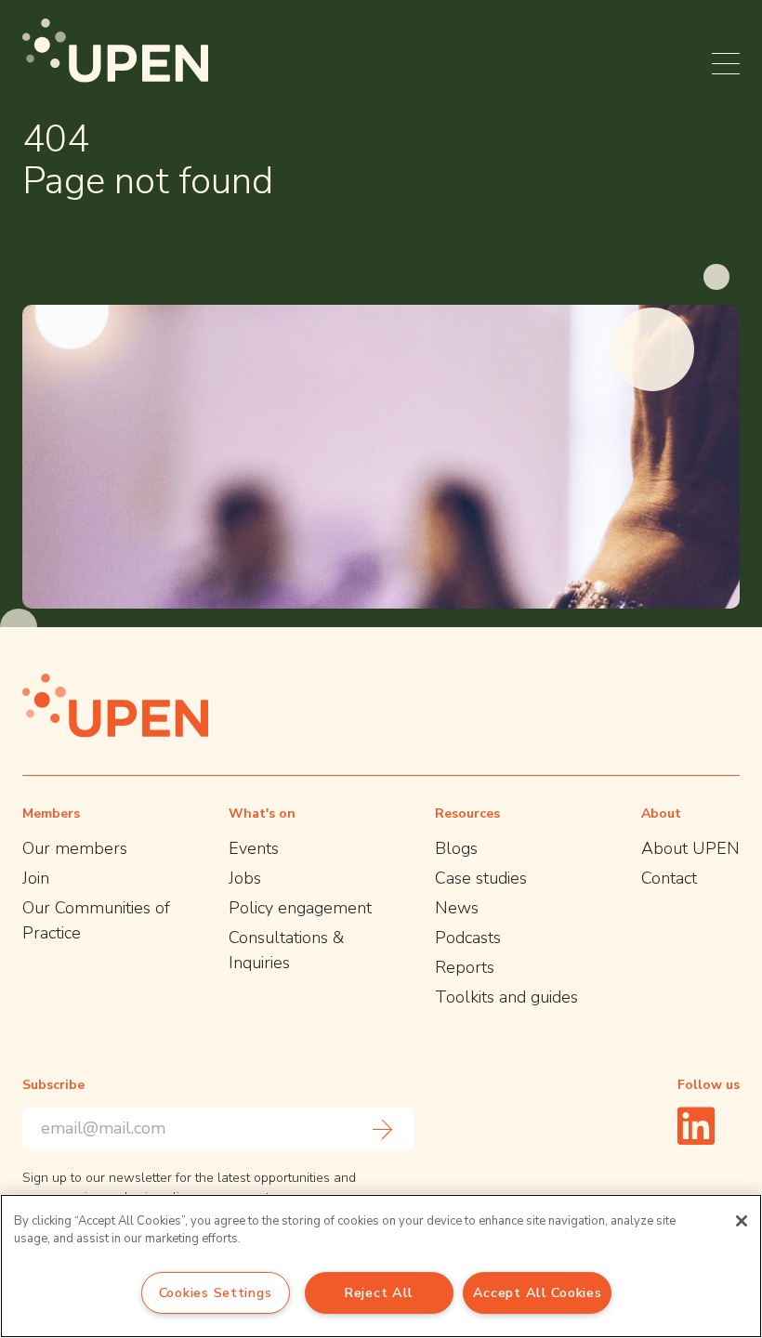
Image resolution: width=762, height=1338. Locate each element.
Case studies (481, 878)
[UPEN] (115, 51)
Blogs (456, 848)
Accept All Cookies (537, 1292)
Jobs (245, 878)
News (457, 908)
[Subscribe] (383, 1129)
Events (254, 848)
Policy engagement (300, 908)
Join (35, 878)
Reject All (379, 1292)
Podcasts (468, 937)
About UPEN (690, 848)
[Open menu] (726, 63)
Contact (669, 878)
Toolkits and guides (506, 997)
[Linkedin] (696, 1126)
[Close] (741, 1220)
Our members (74, 848)
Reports (464, 967)
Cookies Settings (215, 1292)
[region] (381, 1266)
